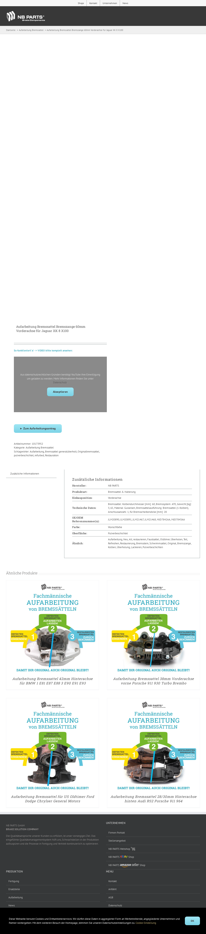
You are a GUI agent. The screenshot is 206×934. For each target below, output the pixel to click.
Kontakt (112, 881)
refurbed (39, 455)
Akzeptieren (60, 392)
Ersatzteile (14, 889)
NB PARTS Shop (121, 857)
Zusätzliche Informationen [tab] (24, 473)
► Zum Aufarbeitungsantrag (38, 428)
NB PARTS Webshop (119, 849)
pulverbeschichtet (24, 455)
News (11, 905)
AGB (110, 897)
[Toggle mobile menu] (198, 17)
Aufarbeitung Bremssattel (40, 447)
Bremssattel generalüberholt (61, 451)
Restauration (52, 455)
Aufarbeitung (37, 451)
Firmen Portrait (116, 832)
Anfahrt (112, 889)
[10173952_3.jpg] (52, 173)
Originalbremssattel (88, 451)
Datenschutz (60, 382)
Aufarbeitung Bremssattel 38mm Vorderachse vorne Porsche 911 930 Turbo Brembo (153, 680)
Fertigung (13, 881)
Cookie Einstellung (146, 923)
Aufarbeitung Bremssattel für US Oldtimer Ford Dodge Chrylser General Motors (52, 798)
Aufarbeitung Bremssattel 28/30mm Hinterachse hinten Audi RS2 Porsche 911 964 (153, 798)
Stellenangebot (117, 840)
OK (192, 921)
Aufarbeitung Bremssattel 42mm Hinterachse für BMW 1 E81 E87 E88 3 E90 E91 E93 (52, 680)
